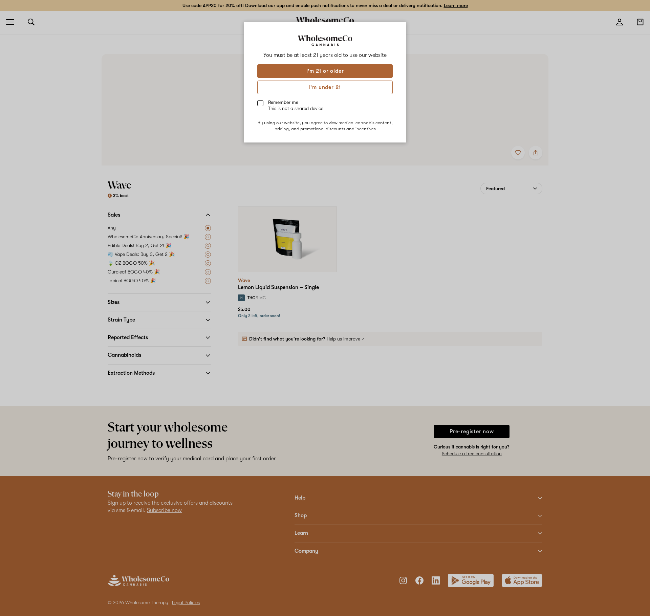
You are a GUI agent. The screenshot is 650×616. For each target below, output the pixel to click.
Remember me (295, 105)
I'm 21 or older (325, 71)
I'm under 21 (325, 87)
